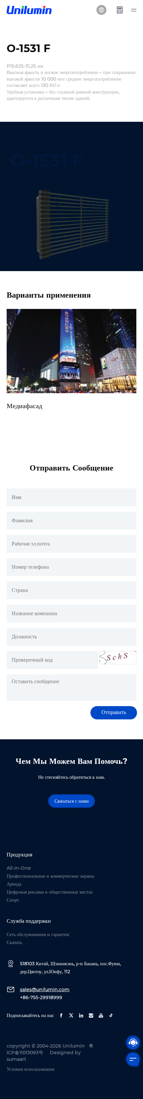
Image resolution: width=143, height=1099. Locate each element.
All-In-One (19, 868)
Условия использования (30, 1069)
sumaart (16, 1059)
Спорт (13, 900)
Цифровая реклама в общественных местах (50, 892)
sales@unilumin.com (45, 989)
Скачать (14, 942)
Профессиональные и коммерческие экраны (50, 876)
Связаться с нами (72, 801)
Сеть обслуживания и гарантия (38, 934)
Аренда (14, 884)
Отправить (113, 712)
